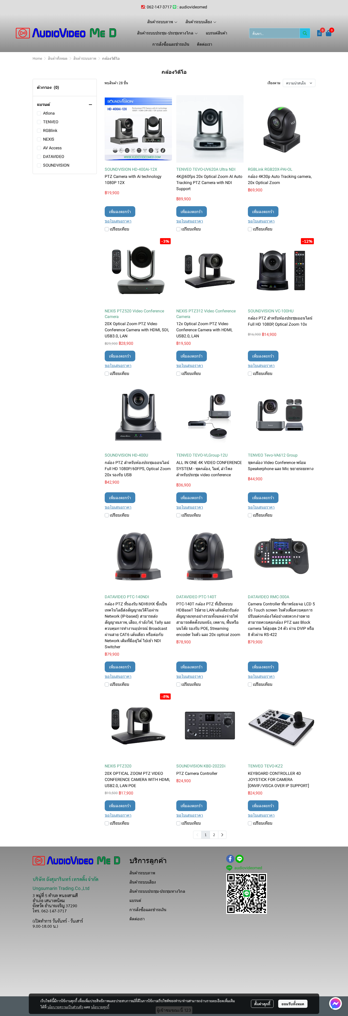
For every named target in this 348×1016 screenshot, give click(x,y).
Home (37, 58)
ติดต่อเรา (137, 918)
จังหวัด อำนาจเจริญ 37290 (55, 905)
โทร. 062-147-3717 (50, 910)
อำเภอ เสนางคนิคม (49, 900)
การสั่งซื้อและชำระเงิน (147, 909)
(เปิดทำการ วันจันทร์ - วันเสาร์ (58, 921)
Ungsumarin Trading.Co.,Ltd (61, 888)
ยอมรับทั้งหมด (293, 1003)
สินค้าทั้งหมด (58, 58)
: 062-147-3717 (158, 7)
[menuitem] (222, 835)
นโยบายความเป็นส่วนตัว (65, 1007)
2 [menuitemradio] (214, 834)
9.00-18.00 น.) (45, 926)
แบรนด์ (135, 900)
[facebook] (230, 859)
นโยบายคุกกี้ (100, 1007)
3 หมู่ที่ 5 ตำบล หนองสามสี (55, 895)
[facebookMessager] (335, 1003)
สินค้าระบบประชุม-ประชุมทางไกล (157, 891)
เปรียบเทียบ (119, 229)
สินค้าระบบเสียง (142, 882)
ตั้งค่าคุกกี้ (262, 1003)
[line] (239, 859)
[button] (280, 33)
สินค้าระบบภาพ (84, 58)
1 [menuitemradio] (206, 834)
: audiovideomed (192, 7)
